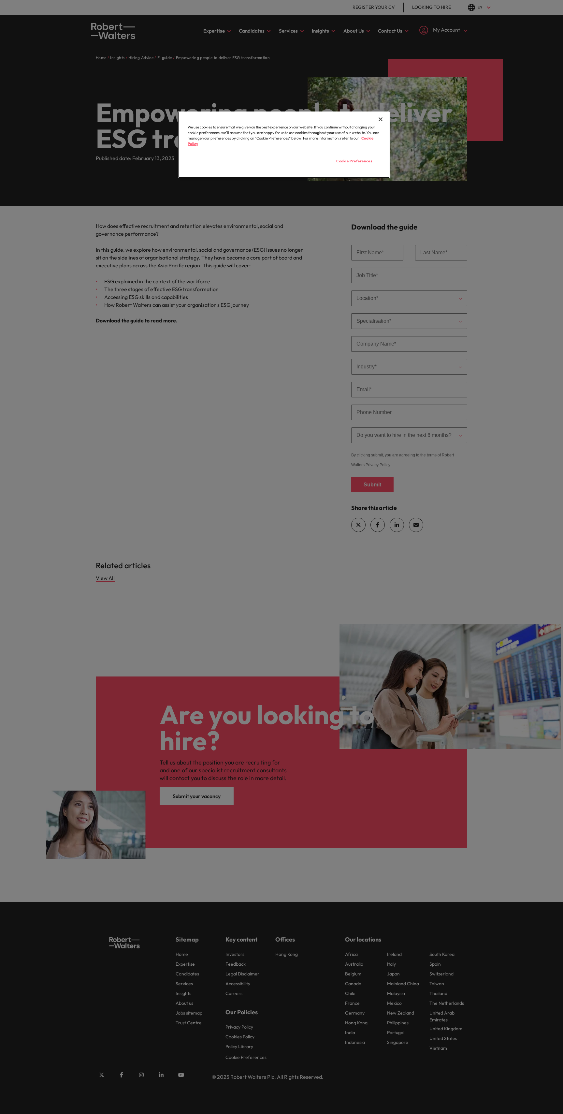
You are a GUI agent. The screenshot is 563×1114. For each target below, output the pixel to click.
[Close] (380, 119)
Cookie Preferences (354, 161)
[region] (284, 144)
